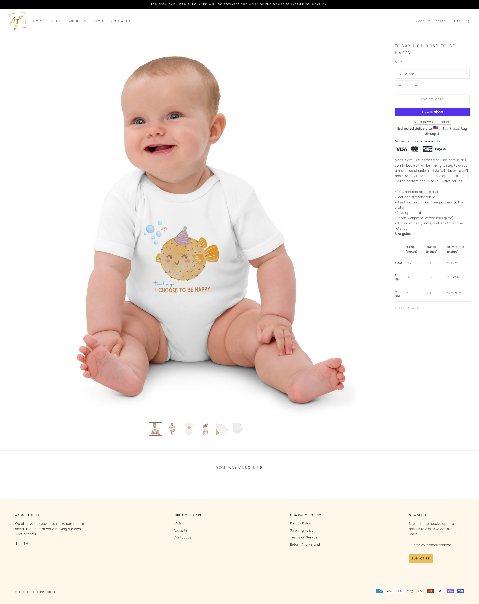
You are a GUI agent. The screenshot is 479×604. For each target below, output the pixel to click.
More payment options (432, 122)
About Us (77, 21)
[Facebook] (408, 308)
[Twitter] (413, 308)
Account (423, 21)
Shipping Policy (301, 530)
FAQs (178, 523)
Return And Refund (305, 544)
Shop (56, 21)
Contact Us (122, 21)
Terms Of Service (304, 537)
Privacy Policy (300, 523)
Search (442, 21)
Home (38, 21)
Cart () (462, 21)
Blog (98, 21)
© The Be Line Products (36, 592)
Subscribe (421, 558)
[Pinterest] (418, 308)
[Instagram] (26, 543)
